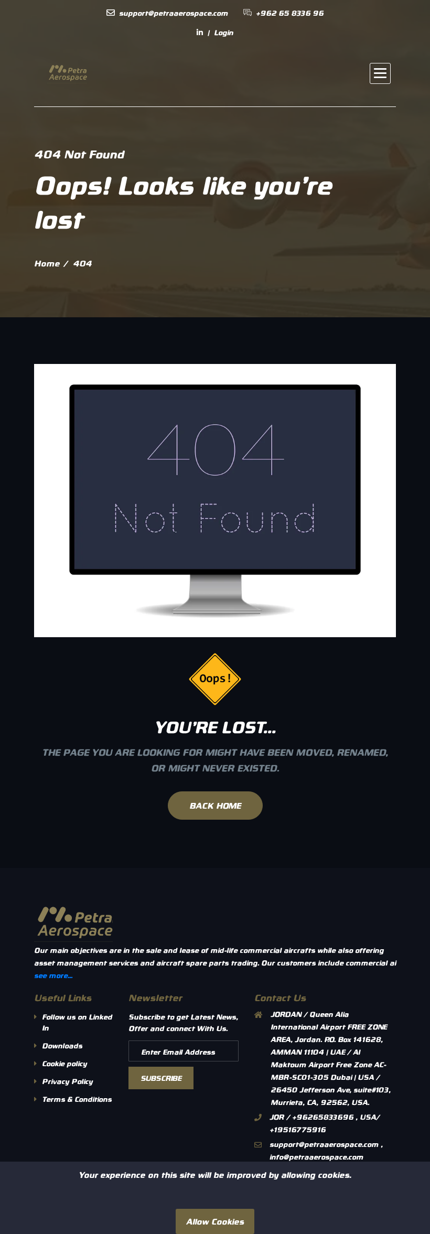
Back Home (215, 805)
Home (47, 263)
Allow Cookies (215, 1221)
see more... (53, 975)
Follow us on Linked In (77, 1022)
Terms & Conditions (77, 1098)
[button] (380, 73)
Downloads (62, 1045)
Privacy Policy (67, 1081)
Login (223, 32)
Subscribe (161, 1078)
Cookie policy (64, 1063)
